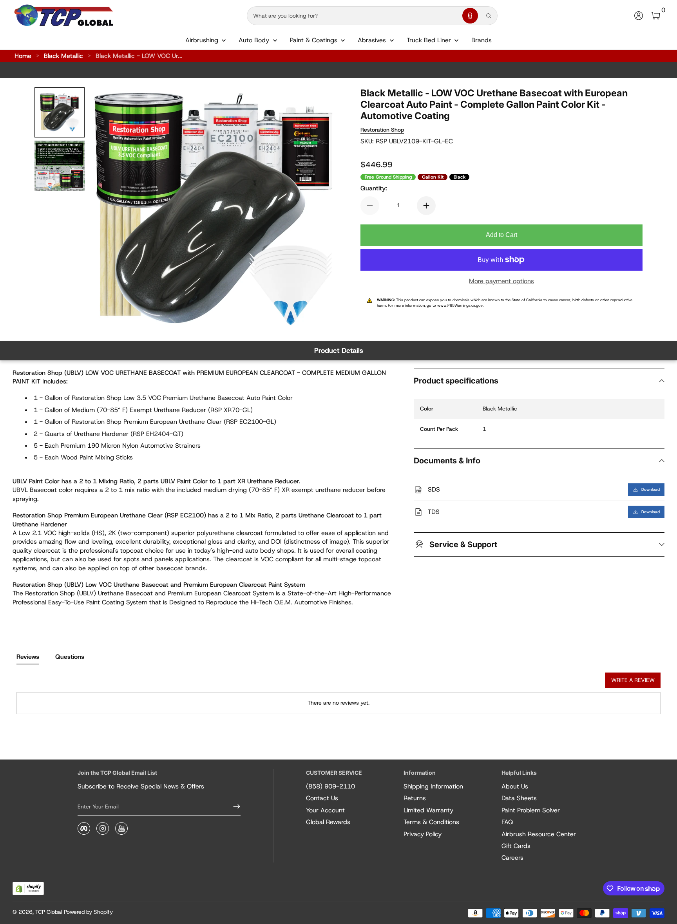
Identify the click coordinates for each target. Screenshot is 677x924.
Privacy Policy (423, 834)
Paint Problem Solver (530, 810)
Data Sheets (519, 798)
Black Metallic (63, 56)
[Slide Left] (106, 209)
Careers (512, 857)
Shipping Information (433, 786)
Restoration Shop (382, 129)
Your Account (325, 810)
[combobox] (353, 15)
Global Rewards (328, 822)
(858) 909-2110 (330, 786)
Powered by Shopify (88, 911)
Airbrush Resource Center (538, 834)
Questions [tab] (69, 657)
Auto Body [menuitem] (254, 40)
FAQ (507, 822)
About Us (514, 786)
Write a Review (633, 680)
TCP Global (48, 911)
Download (650, 489)
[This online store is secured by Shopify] (28, 888)
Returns (415, 798)
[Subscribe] (233, 806)
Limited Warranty (428, 810)
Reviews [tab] (27, 657)
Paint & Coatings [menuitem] (313, 40)
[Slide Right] (319, 209)
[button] (470, 16)
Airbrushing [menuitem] (201, 40)
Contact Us (322, 798)
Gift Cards (515, 846)
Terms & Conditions (431, 822)
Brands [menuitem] (481, 40)
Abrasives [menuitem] (372, 40)
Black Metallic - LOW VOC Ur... (139, 56)
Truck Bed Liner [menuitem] (429, 40)
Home (22, 56)
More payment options (501, 281)
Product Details (338, 350)
